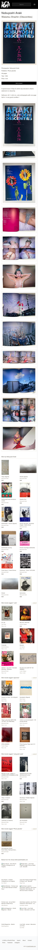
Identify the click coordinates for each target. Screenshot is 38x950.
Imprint (18, 940)
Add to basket (19, 83)
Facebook (9, 942)
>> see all (34, 603)
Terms (3, 942)
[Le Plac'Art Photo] (6, 4)
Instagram (17, 942)
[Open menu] (34, 4)
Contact (30, 940)
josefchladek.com (31, 946)
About (24, 940)
